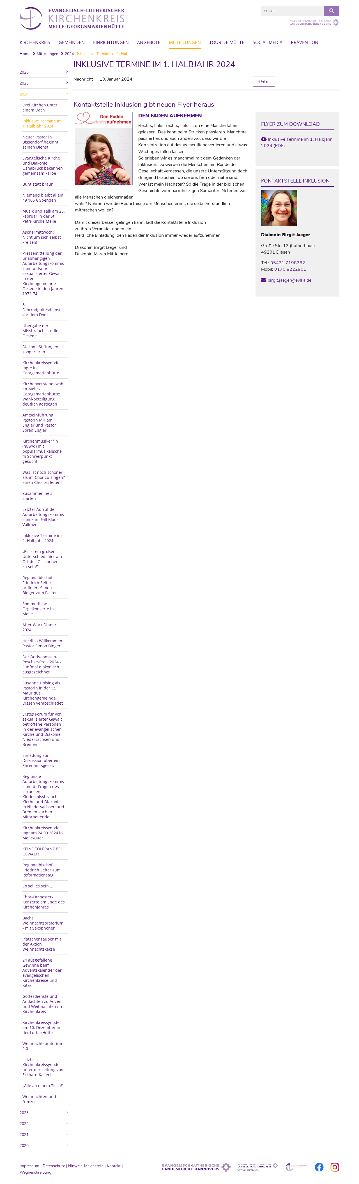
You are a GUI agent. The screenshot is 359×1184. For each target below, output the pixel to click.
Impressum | (31, 1166)
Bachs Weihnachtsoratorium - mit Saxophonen (42, 923)
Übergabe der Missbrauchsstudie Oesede (40, 330)
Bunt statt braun (38, 184)
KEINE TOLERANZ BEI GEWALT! (42, 851)
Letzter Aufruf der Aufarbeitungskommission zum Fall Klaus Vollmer (43, 517)
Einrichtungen (111, 42)
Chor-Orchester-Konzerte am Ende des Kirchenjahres (43, 902)
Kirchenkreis (35, 42)
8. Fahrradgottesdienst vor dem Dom (41, 309)
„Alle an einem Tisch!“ (42, 1085)
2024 (69, 53)
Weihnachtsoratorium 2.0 (42, 1046)
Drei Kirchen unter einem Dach (39, 107)
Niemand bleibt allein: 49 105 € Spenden (43, 197)
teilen (264, 81)
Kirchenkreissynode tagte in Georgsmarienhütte (40, 367)
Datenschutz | (55, 1166)
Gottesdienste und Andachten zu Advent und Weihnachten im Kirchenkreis (42, 1004)
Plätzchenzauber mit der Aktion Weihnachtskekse (41, 944)
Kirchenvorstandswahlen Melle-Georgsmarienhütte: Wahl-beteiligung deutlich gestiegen (43, 394)
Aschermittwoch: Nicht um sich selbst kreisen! (41, 237)
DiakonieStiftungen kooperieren (40, 349)
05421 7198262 (287, 263)
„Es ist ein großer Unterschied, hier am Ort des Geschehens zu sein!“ (42, 559)
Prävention (304, 42)
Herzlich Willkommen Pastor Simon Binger (42, 643)
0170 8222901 (290, 269)
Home (25, 53)
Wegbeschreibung (35, 1172)
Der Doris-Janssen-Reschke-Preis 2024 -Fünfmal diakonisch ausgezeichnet (41, 664)
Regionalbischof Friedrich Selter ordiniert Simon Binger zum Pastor (39, 585)
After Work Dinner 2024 (39, 627)
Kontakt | (115, 1166)
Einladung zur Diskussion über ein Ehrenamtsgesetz (41, 760)
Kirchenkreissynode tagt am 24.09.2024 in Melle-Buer (42, 833)
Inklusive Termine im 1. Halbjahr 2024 (42, 123)
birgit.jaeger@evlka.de (289, 280)
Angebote (148, 42)
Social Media (267, 42)
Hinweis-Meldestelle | (87, 1166)
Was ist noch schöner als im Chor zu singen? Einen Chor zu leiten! (43, 477)
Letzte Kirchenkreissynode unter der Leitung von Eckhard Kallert (42, 1067)
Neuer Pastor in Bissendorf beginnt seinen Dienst (40, 142)
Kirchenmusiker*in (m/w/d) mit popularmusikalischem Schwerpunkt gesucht (42, 451)
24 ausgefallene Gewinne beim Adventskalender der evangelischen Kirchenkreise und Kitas (42, 972)
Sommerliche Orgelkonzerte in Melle (38, 608)
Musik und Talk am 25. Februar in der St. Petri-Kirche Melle (43, 216)
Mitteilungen (185, 42)
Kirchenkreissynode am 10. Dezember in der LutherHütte (41, 1027)
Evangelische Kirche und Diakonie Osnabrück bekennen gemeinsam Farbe (42, 165)
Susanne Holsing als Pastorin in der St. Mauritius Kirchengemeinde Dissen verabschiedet (42, 693)
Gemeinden (72, 42)
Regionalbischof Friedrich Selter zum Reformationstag (41, 870)
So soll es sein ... (37, 886)
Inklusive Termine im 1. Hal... (104, 53)
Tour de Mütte (226, 42)
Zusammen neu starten (37, 496)
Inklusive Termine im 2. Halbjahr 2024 (42, 538)
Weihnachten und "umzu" (39, 1099)
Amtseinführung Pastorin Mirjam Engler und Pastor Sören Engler (39, 422)
